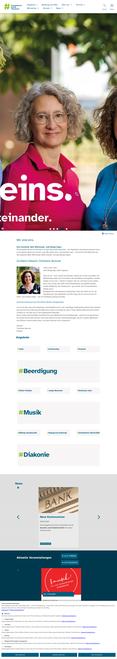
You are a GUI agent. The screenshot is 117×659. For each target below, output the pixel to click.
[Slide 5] (65, 229)
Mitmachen (32, 8)
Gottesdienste (71, 562)
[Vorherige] (18, 517)
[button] (2, 229)
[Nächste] (98, 517)
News (58, 8)
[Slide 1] (50, 229)
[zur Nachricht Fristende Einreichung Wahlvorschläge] (58, 500)
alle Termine (70, 556)
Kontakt (46, 8)
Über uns (66, 5)
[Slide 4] (60, 229)
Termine (79, 5)
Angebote (31, 5)
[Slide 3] (57, 229)
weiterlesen (45, 539)
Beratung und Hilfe (49, 5)
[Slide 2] (53, 229)
